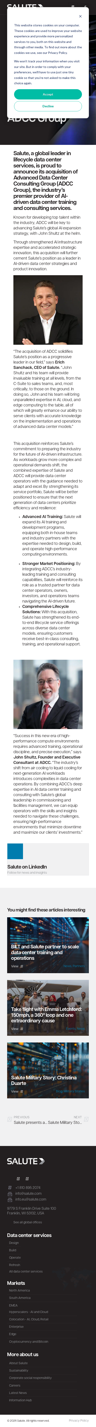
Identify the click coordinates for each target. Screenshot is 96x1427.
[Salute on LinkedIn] (15, 851)
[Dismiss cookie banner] (80, 17)
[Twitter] (18, 1179)
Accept (48, 94)
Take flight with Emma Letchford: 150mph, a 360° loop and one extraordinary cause (46, 1015)
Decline (48, 106)
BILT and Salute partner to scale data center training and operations (45, 953)
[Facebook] (27, 1179)
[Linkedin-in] (9, 1179)
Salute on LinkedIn (27, 867)
